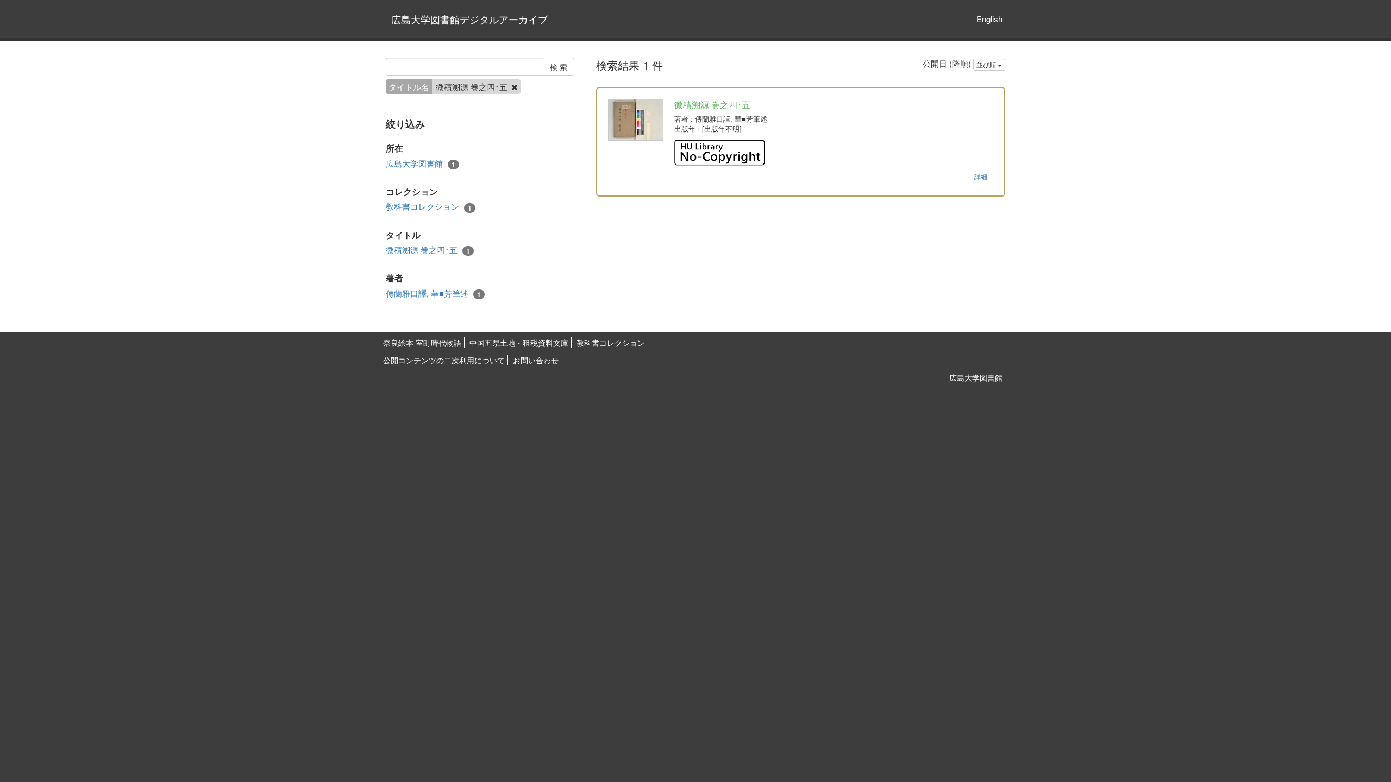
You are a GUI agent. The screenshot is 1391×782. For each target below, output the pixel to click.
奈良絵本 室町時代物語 (422, 342)
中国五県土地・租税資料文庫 (518, 342)
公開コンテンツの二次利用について (444, 360)
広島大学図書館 (420, 163)
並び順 (987, 64)
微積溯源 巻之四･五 (428, 250)
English (989, 18)
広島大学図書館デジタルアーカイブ (469, 19)
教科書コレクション (429, 206)
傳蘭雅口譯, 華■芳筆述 (433, 293)
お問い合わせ (536, 360)
